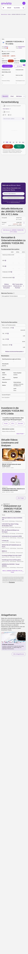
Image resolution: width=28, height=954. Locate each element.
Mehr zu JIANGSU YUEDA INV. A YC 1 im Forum (12, 571)
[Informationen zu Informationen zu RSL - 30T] (8, 333)
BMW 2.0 (4, 551)
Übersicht (5, 96)
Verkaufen (10, 61)
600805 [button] (20, 48)
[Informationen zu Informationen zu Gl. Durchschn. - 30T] (13, 328)
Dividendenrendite (19, 69)
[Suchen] (23, 118)
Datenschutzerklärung (15, 202)
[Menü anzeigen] (3, 7)
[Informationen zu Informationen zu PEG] (5, 266)
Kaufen (23, 61)
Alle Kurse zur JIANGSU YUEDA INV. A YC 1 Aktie (13, 231)
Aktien (9, 14)
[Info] (4, 115)
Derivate (20, 423)
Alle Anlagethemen (18, 654)
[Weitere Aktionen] (24, 223)
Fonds (6, 423)
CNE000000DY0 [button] (21, 46)
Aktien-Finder (20, 433)
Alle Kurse (19, 96)
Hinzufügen (7, 66)
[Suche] (23, 7)
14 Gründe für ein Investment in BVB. (12, 536)
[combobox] (13, 118)
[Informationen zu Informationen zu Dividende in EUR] (11, 272)
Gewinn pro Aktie (19, 75)
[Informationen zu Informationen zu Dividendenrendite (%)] (13, 277)
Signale (20, 66)
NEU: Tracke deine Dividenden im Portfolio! (17, 286)
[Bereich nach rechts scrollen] (24, 96)
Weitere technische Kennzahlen (14, 351)
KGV (3, 75)
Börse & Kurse (4, 14)
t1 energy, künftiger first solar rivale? (12, 555)
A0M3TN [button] (6, 46)
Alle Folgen (21, 498)
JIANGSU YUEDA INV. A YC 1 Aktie (19, 14)
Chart (12, 96)
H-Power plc (5, 540)
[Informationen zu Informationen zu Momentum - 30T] (11, 345)
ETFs (12, 423)
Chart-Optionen (6, 108)
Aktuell (9, 8)
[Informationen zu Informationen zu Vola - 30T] (8, 339)
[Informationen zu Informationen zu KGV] (5, 260)
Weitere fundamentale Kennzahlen (7, 286)
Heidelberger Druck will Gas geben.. (11, 560)
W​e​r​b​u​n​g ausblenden (19, 25)
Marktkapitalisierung (6, 69)
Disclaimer (12, 582)
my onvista (17, 8)
